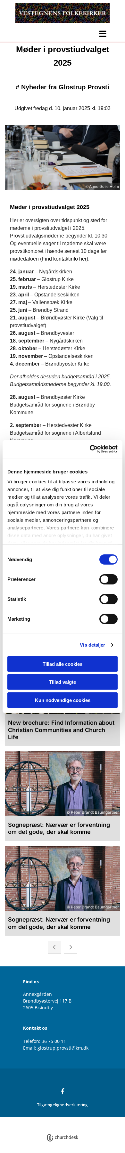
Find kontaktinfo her (64, 259)
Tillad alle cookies (62, 663)
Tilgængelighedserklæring (62, 1105)
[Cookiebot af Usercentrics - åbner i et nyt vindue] (90, 449)
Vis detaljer (92, 645)
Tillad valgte (62, 682)
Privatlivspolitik (39, 1120)
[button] (62, 33)
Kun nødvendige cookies (62, 700)
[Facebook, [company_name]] (62, 1091)
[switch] (108, 579)
